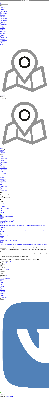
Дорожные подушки (2, 180)
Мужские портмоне (2, 27)
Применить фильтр (3, 197)
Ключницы (1, 26)
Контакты (1, 44)
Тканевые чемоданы (2, 172)
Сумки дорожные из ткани (3, 169)
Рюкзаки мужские (2, 165)
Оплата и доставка (2, 152)
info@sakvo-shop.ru (4, 45)
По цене (3, 203)
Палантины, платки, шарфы (3, 40)
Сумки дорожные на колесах (3, 20)
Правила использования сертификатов (5, 278)
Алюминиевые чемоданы (3, 24)
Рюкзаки (1, 14)
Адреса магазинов (2, 95)
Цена (1, 193)
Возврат (1, 280)
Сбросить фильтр (7, 197)
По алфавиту (3, 202)
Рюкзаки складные (2, 16)
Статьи (1, 284)
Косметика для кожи (2, 41)
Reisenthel (2, 196)
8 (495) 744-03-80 (2, 148)
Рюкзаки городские (2, 15)
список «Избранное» (10, 261)
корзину (6, 275)
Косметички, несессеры (3, 31)
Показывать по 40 (4, 206)
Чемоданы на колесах (3, 22)
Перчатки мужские (2, 39)
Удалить (4, 264)
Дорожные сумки (2, 167)
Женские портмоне (2, 28)
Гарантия (1, 282)
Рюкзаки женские (2, 17)
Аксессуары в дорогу (2, 29)
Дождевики (1, 32)
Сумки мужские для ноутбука (4, 161)
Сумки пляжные (2, 156)
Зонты (1, 34)
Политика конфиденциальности (9, 396)
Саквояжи (1, 21)
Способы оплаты (2, 279)
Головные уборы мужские (3, 36)
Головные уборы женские (3, 37)
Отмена (1, 264)
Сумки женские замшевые (3, 159)
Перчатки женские (2, 189)
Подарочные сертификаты (3, 283)
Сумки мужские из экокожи (3, 12)
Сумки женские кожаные (3, 7)
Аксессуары (1, 187)
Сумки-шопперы (2, 9)
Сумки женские (2, 286)
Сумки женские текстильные (3, 8)
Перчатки (1, 38)
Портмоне (1, 25)
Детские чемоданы (2, 174)
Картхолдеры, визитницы (3, 176)
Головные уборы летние (3, 185)
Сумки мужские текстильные (3, 11)
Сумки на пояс (2, 163)
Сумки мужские (2, 10)
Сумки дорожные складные (3, 18)
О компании (1, 42)
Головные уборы (2, 35)
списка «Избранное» (6, 262)
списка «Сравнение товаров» (8, 269)
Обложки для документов (3, 178)
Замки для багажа (2, 33)
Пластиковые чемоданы (3, 23)
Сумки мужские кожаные (3, 13)
